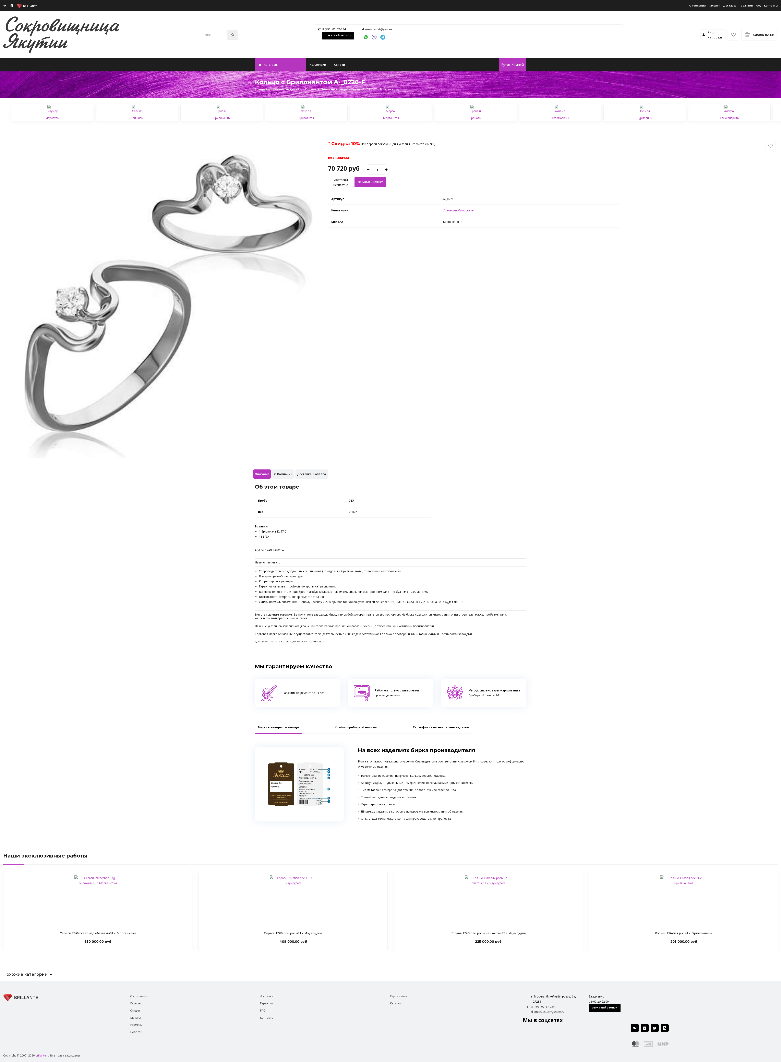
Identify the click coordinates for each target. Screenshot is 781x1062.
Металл (135, 1017)
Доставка (729, 5)
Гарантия (746, 5)
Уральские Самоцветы (458, 210)
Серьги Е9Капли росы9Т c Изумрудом (293, 933)
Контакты (771, 5)
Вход (711, 32)
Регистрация (715, 37)
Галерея (714, 5)
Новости (136, 1032)
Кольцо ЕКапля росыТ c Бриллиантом (683, 933)
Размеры (136, 1025)
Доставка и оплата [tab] (311, 474)
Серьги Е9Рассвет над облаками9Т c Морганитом (98, 933)
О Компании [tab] (283, 474)
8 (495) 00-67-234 (334, 29)
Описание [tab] (262, 474)
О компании (697, 5)
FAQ (758, 5)
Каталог (395, 1003)
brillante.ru (42, 1055)
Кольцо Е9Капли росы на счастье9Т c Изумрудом (488, 933)
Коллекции (318, 65)
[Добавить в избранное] (771, 146)
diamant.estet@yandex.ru (379, 29)
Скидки (339, 65)
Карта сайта (398, 996)
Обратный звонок (338, 35)
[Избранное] (733, 35)
